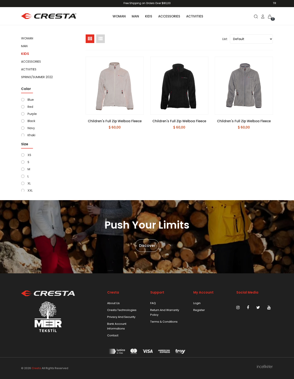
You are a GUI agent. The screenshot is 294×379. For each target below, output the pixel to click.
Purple (32, 114)
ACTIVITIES (194, 16)
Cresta (36, 368)
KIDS (148, 16)
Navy (31, 128)
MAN (135, 16)
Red (30, 107)
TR (274, 3)
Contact (112, 335)
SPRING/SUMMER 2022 (37, 77)
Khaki (31, 135)
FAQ (153, 303)
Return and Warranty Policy (164, 312)
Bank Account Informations (116, 326)
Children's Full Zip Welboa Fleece (115, 121)
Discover (147, 245)
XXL (30, 190)
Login (197, 303)
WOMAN (119, 16)
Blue (31, 99)
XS (29, 155)
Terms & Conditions (164, 322)
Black (31, 121)
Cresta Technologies (121, 310)
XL (29, 183)
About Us (113, 303)
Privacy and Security (121, 317)
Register (199, 310)
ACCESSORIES (169, 16)
